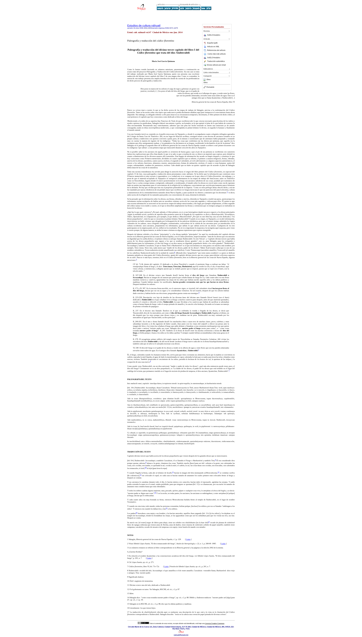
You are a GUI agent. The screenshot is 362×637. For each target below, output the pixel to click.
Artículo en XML (213, 47)
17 (209, 522)
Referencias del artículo (216, 50)
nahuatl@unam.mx (181, 635)
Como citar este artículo (217, 54)
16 (136, 513)
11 (173, 472)
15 (166, 508)
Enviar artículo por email (216, 65)
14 (155, 492)
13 (140, 475)
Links (188, 539)
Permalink (210, 87)
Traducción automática (216, 61)
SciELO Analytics (213, 35)
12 (218, 472)
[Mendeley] (204, 80)
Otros (208, 80)
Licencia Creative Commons (214, 623)
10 (145, 467)
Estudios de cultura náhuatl (143, 25)
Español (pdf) (212, 43)
